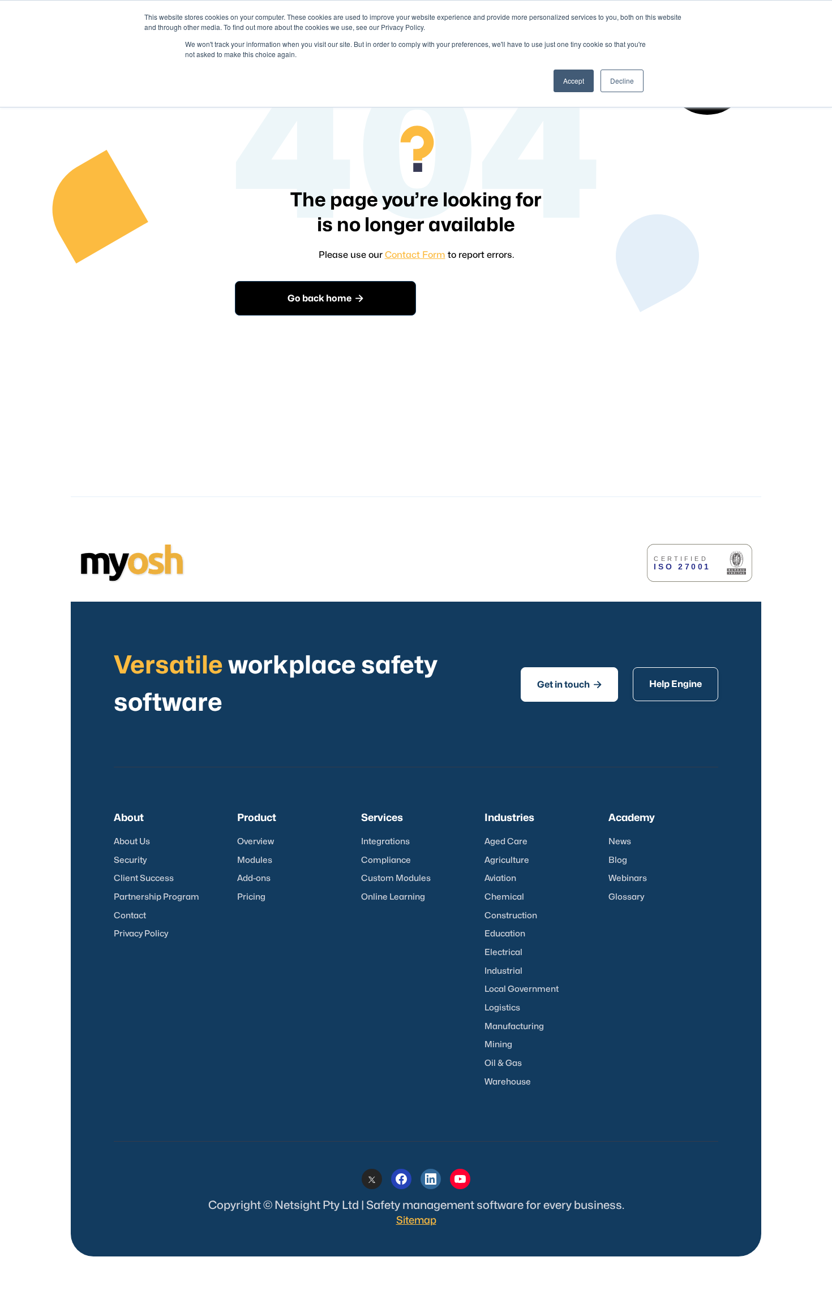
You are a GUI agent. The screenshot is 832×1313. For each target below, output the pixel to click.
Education (504, 934)
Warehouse (507, 1082)
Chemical (504, 897)
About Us (132, 841)
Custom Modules (396, 878)
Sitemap (416, 1220)
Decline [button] (622, 80)
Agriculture (506, 860)
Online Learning (393, 897)
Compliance (386, 860)
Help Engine (675, 684)
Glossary (626, 897)
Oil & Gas (503, 1063)
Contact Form (415, 255)
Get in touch (569, 684)
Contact (130, 916)
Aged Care (505, 841)
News (619, 841)
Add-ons (254, 878)
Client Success (144, 878)
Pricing (251, 897)
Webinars (627, 878)
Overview (255, 841)
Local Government (521, 989)
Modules (254, 860)
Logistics (502, 1008)
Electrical (503, 952)
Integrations (385, 841)
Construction (510, 916)
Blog (617, 860)
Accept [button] (573, 80)
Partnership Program (156, 897)
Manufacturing (514, 1026)
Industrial (503, 971)
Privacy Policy (141, 934)
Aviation (500, 878)
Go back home (325, 298)
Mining (498, 1044)
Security (130, 860)
